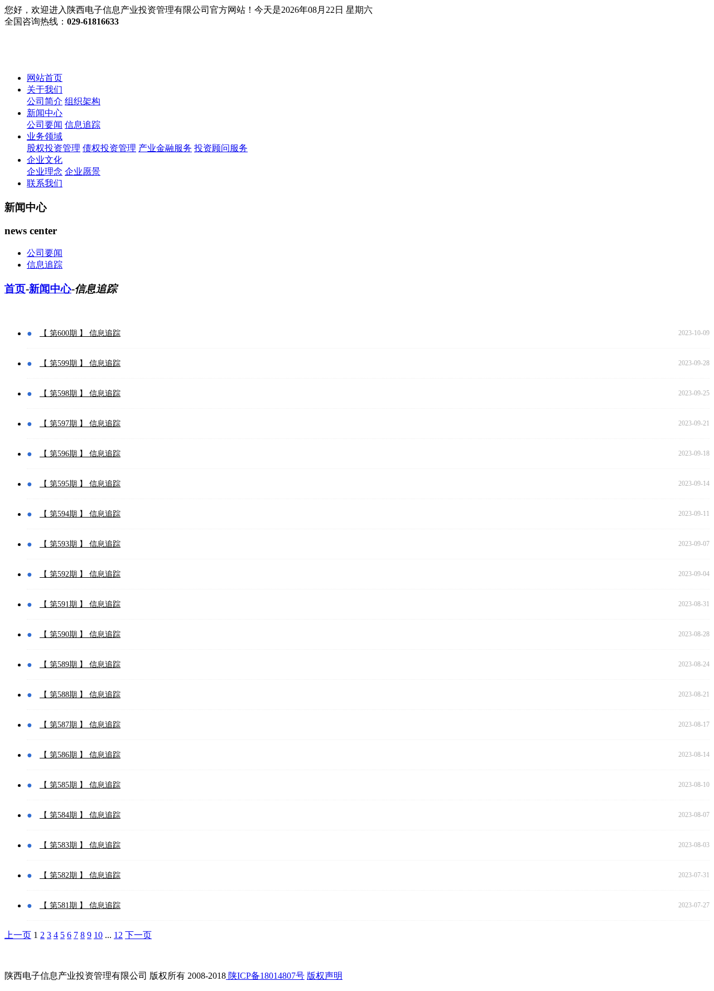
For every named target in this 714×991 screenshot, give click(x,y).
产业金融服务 (165, 148)
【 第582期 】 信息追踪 (80, 875)
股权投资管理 (53, 148)
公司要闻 (44, 124)
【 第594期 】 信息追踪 (80, 514)
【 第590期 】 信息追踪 (80, 634)
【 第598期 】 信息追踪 (80, 393)
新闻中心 (44, 113)
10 (98, 935)
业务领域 (44, 136)
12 (118, 935)
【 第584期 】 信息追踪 (80, 815)
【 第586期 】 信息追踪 (80, 755)
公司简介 (44, 101)
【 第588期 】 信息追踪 (80, 694)
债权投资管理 (109, 148)
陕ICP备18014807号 (265, 975)
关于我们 (44, 89)
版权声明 (324, 975)
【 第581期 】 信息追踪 (80, 905)
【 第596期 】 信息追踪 (80, 453)
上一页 (17, 935)
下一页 (138, 935)
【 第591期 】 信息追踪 (80, 604)
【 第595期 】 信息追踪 (80, 484)
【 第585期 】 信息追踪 (80, 785)
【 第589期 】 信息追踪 (80, 664)
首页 (15, 288)
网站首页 (44, 78)
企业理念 (44, 171)
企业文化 (44, 160)
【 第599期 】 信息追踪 (80, 363)
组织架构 (82, 101)
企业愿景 (82, 171)
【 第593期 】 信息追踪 (80, 544)
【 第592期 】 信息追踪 (80, 574)
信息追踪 (82, 124)
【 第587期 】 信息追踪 (80, 725)
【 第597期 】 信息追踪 (80, 423)
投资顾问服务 (221, 148)
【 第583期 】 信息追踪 (80, 845)
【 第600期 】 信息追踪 (80, 333)
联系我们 (44, 183)
